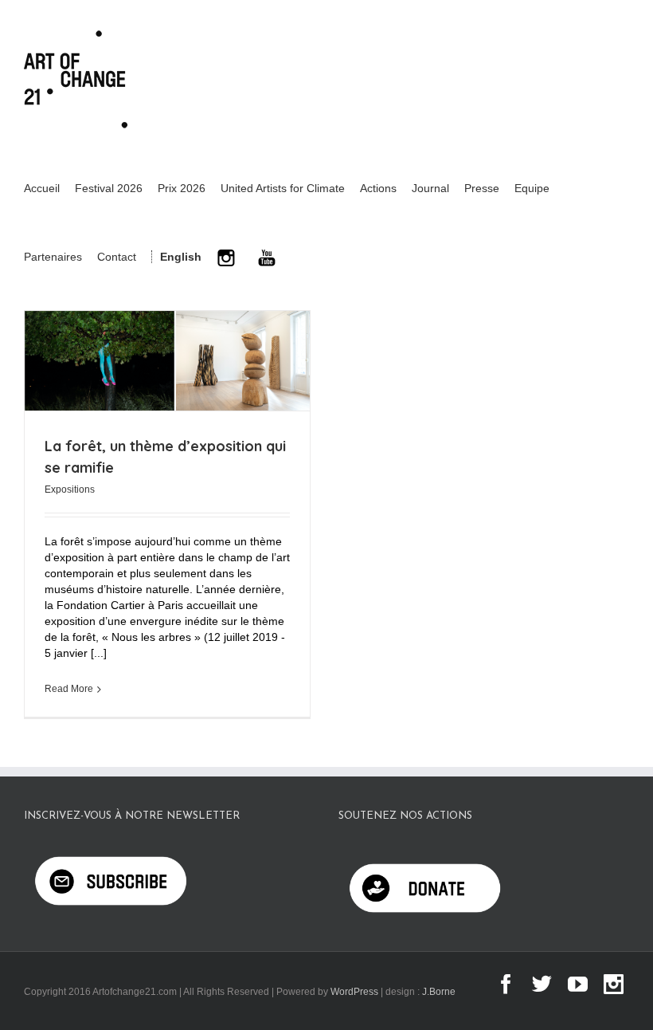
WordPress (354, 991)
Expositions (70, 489)
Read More (69, 688)
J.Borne (439, 991)
